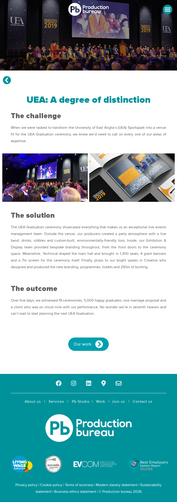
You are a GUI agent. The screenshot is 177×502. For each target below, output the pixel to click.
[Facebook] (58, 383)
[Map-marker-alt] (103, 383)
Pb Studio (80, 401)
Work (100, 401)
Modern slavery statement (117, 485)
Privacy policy (26, 485)
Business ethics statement (75, 491)
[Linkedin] (88, 383)
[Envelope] (118, 383)
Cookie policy (51, 485)
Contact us (142, 401)
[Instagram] (73, 383)
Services (56, 401)
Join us (118, 401)
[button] (167, 9)
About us (33, 401)
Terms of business (79, 485)
